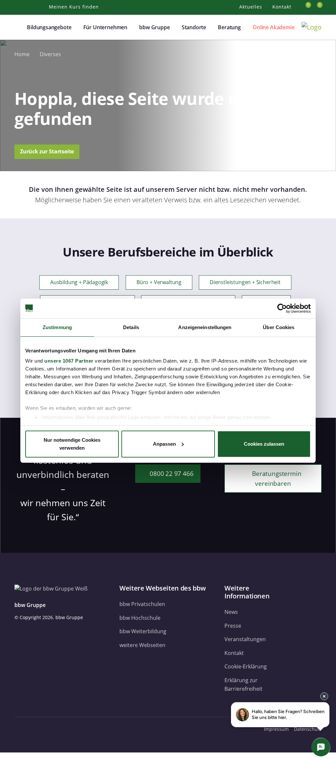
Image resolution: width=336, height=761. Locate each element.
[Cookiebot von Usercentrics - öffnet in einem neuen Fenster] (282, 308)
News (231, 612)
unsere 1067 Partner (69, 361)
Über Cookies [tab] (278, 327)
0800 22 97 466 (171, 473)
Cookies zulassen (264, 444)
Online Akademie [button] (273, 27)
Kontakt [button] (282, 7)
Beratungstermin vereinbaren (275, 478)
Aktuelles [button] (251, 7)
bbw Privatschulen (142, 604)
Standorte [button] (194, 27)
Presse (232, 625)
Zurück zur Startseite (47, 151)
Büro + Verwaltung (158, 282)
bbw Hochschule (139, 617)
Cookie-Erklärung (245, 666)
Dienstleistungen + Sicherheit (245, 282)
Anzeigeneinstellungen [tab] (204, 327)
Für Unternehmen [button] (105, 27)
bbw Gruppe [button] (154, 27)
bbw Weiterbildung (142, 631)
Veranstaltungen (245, 639)
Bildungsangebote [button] (49, 27)
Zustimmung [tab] (57, 327)
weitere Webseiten (142, 645)
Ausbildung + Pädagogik (79, 282)
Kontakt (234, 653)
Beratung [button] (229, 27)
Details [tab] (131, 327)
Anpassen (164, 444)
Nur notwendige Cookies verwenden (72, 444)
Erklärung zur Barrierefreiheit (243, 684)
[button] (18, 27)
